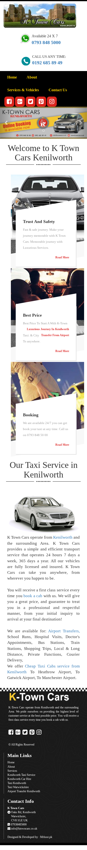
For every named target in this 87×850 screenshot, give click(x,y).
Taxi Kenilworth (16, 783)
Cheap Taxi (35, 666)
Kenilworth (62, 537)
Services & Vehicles (23, 90)
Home (12, 77)
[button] (6, 123)
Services (12, 770)
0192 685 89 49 (47, 62)
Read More (62, 257)
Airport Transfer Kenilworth (23, 791)
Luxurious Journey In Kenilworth (48, 329)
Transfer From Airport (55, 335)
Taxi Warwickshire (18, 787)
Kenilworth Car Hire (19, 779)
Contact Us (58, 90)
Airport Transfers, (64, 631)
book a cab (33, 596)
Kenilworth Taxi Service (21, 775)
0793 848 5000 (46, 42)
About (32, 77)
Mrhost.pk (46, 837)
